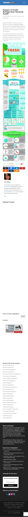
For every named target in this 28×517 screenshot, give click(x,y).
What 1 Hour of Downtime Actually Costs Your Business (14, 462)
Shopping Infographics (8, 407)
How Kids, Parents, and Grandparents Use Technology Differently (14, 456)
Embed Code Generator (17, 504)
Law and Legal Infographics (9, 391)
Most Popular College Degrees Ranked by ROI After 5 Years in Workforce (14, 468)
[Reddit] (5, 171)
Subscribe (10, 485)
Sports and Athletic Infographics (11, 409)
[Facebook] (11, 168)
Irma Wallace (7, 16)
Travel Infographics (7, 415)
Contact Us (13, 506)
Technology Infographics (9, 411)
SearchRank (7, 186)
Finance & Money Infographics (10, 378)
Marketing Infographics (8, 396)
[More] (16, 171)
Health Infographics (7, 383)
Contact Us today (21, 441)
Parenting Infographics (8, 400)
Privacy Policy (16, 507)
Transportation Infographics (10, 413)
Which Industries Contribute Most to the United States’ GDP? (14, 453)
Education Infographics (8, 372)
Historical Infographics (8, 385)
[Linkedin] (16, 168)
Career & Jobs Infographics (9, 369)
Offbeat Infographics (8, 398)
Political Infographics (8, 404)
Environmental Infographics (9, 376)
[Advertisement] (14, 256)
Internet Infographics (8, 389)
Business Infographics (8, 367)
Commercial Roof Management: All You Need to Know (13, 465)
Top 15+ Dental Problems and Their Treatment (12, 450)
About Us (7, 506)
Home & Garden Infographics (10, 387)
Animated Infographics (8, 365)
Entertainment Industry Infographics (12, 374)
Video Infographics (7, 418)
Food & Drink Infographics (9, 380)
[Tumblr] (11, 171)
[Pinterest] (22, 168)
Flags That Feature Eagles (10, 459)
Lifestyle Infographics (8, 393)
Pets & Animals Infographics (10, 402)
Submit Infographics (8, 502)
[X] (5, 168)
